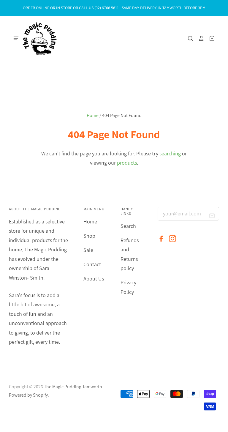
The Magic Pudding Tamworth (73, 387)
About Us (93, 278)
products (127, 162)
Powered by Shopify (28, 395)
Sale (88, 250)
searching (170, 153)
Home (93, 115)
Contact (92, 264)
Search (128, 226)
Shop (89, 235)
